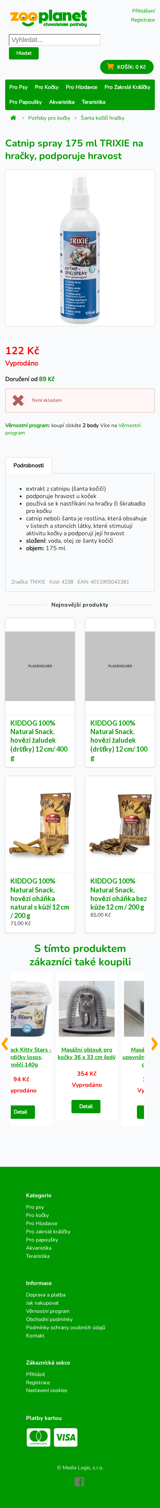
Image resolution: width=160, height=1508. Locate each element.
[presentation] (4, 1041)
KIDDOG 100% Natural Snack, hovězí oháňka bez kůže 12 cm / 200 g (118, 894)
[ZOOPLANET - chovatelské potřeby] (48, 18)
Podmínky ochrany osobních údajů (65, 1327)
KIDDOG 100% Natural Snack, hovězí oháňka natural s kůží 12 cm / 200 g (39, 898)
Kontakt (35, 1335)
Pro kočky (46, 87)
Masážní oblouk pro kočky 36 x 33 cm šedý (87, 1053)
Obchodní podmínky (49, 1319)
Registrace (143, 19)
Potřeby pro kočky (49, 118)
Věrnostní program (48, 1311)
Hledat (24, 53)
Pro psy (18, 87)
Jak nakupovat (42, 1303)
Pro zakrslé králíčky (127, 87)
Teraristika (93, 102)
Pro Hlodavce (81, 87)
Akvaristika (61, 102)
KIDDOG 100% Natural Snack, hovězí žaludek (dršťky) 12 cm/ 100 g (118, 740)
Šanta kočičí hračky (102, 118)
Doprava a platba (45, 1295)
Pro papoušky (25, 102)
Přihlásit (35, 1375)
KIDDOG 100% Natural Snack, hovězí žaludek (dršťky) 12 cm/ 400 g (38, 740)
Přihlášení (143, 10)
